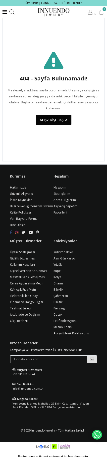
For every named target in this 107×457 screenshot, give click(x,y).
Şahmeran (61, 296)
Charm (58, 283)
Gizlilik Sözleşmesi (22, 258)
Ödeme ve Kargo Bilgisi (26, 302)
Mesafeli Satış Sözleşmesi (27, 277)
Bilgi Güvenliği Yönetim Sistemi (31, 206)
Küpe (57, 271)
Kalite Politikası (20, 212)
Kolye (57, 277)
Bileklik (58, 289)
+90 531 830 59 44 (23, 374)
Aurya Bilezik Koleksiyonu (71, 333)
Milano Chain (63, 327)
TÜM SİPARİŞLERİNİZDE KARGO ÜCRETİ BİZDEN (54, 3)
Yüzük (58, 264)
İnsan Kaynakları (21, 200)
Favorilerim (61, 212)
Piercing (59, 308)
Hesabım (60, 187)
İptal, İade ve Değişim (25, 314)
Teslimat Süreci (20, 308)
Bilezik (58, 302)
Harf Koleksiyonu (65, 321)
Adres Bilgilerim (65, 200)
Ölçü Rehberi (19, 321)
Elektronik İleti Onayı (24, 296)
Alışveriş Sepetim (65, 206)
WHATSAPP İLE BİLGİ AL (97, 435)
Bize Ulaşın (17, 225)
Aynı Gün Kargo (64, 258)
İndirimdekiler (63, 252)
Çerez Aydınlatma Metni (26, 283)
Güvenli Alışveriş (21, 194)
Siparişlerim (62, 194)
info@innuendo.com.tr (27, 388)
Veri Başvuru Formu (24, 219)
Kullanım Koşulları (22, 264)
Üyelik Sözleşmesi (22, 252)
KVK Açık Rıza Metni (23, 289)
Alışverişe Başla (53, 120)
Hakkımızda (18, 187)
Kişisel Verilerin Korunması (28, 271)
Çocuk (58, 314)
